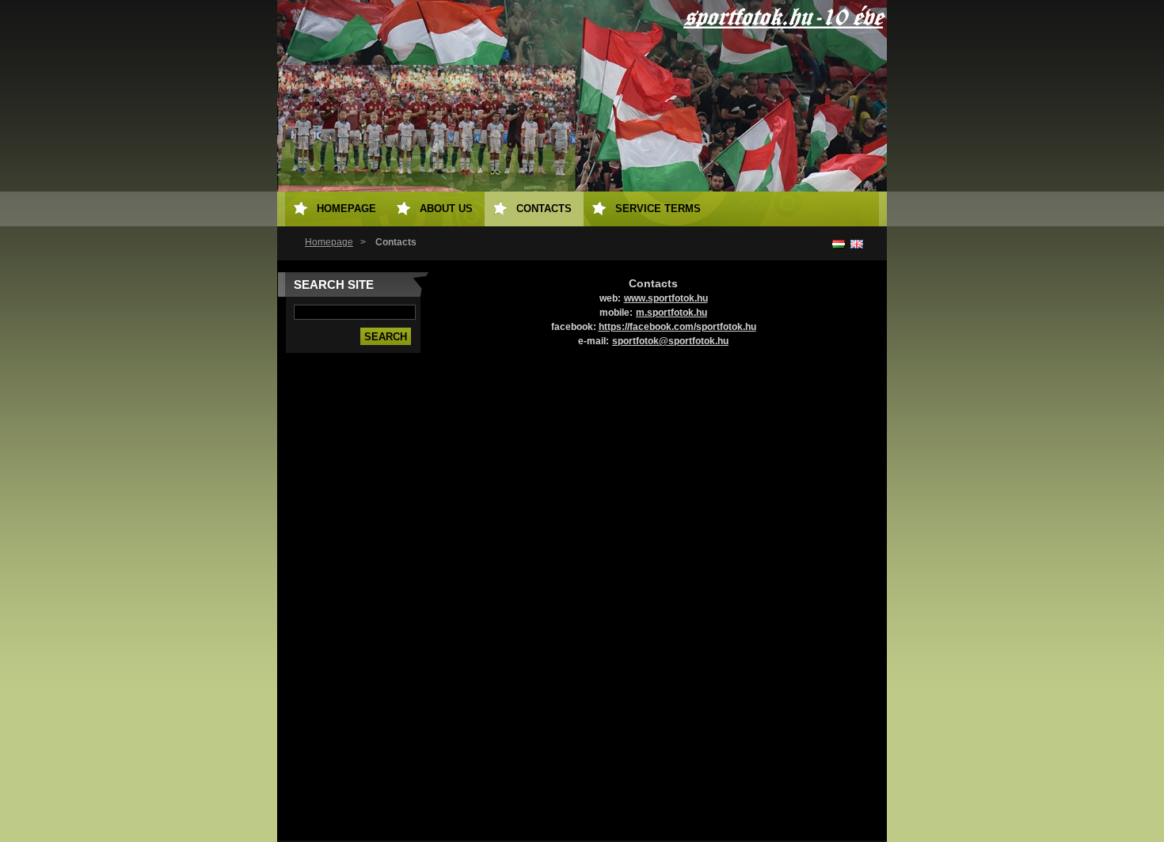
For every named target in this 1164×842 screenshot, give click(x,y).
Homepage (329, 242)
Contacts (544, 208)
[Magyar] (838, 243)
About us (446, 208)
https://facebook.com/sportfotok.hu (677, 326)
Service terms (658, 208)
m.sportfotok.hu (671, 312)
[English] (856, 243)
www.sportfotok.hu (666, 298)
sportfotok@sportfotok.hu (670, 341)
